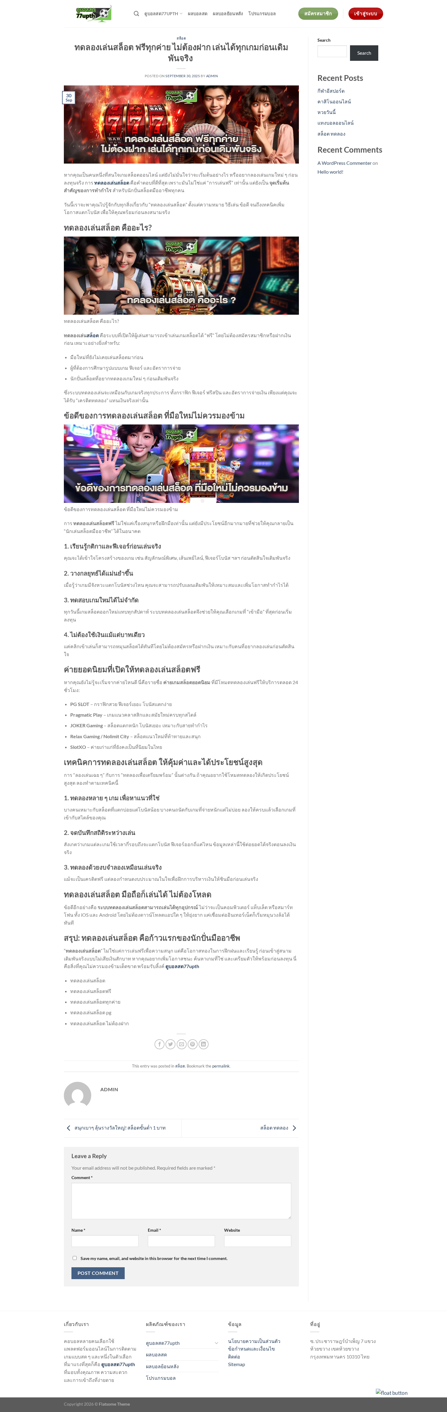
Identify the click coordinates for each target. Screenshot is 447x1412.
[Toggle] (216, 1342)
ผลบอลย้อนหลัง (228, 13)
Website (232, 1230)
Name (78, 1230)
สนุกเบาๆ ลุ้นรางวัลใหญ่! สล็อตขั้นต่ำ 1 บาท (120, 1127)
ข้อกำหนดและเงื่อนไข (251, 1348)
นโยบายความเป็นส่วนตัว (254, 1341)
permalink (221, 1066)
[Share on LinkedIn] (204, 1044)
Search (324, 40)
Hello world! (330, 172)
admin (212, 76)
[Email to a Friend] (182, 1044)
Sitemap (236, 1364)
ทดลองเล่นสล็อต (111, 182)
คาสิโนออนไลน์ (334, 101)
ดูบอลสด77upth (161, 13)
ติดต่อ (234, 1356)
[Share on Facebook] (159, 1044)
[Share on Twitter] (170, 1044)
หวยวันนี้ (326, 112)
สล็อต (181, 38)
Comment (82, 1177)
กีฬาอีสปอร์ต (331, 91)
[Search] (136, 14)
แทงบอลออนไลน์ (335, 123)
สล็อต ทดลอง (274, 1127)
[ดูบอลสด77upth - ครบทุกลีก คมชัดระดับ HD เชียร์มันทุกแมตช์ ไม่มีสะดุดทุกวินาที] (94, 14)
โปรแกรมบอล (262, 13)
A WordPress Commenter (344, 163)
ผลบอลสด (197, 13)
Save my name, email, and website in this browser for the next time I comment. (154, 1258)
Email (154, 1230)
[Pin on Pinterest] (193, 1044)
